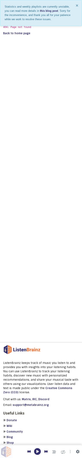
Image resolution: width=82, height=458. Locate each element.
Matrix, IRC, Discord (35, 399)
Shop (10, 443)
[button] (70, 451)
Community (15, 431)
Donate (12, 420)
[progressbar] (41, 445)
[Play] (37, 452)
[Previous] (29, 452)
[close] (77, 5)
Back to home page (16, 33)
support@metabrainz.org (31, 405)
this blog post (49, 10)
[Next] (46, 452)
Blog (10, 437)
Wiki (9, 426)
